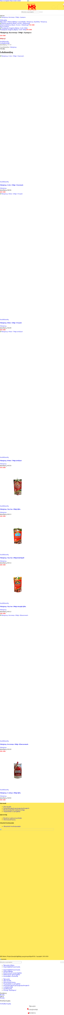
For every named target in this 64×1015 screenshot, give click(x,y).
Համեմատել (7, 988)
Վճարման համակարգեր (12, 826)
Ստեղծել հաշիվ (5, 1003)
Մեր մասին (7, 806)
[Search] (41, 12)
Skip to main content (15, 0)
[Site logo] (32, 10)
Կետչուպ (43, 21)
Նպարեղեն (22, 21)
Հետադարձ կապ (9, 819)
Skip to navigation (5, 0)
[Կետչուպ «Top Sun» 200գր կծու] (18, 504)
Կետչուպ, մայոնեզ (33, 21)
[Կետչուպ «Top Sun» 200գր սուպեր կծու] (18, 601)
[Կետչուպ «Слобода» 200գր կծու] (18, 787)
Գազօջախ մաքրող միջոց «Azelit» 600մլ (13, 29)
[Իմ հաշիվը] (53, 7)
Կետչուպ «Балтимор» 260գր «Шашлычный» (14, 744)
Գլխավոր (3, 21)
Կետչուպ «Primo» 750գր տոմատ (11, 460)
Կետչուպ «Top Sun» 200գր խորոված (12, 557)
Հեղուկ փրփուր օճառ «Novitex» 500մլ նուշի (14, 25)
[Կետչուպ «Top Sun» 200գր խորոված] (18, 552)
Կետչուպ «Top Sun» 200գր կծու (10, 509)
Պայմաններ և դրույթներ (11, 811)
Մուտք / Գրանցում (9, 990)
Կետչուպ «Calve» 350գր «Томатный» (11, 185)
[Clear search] (38, 12)
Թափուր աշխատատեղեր (12, 818)
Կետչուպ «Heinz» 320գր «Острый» (11, 322)
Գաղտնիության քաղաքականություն (16, 808)
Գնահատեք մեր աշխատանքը (14, 810)
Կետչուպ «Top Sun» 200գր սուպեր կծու (13, 606)
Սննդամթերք (12, 21)
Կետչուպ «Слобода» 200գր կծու (10, 793)
